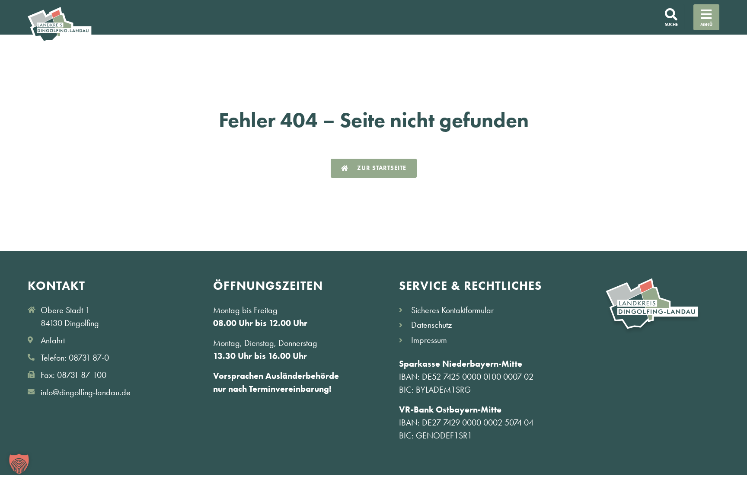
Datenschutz (431, 325)
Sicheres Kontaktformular (452, 310)
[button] (19, 464)
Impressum (429, 340)
